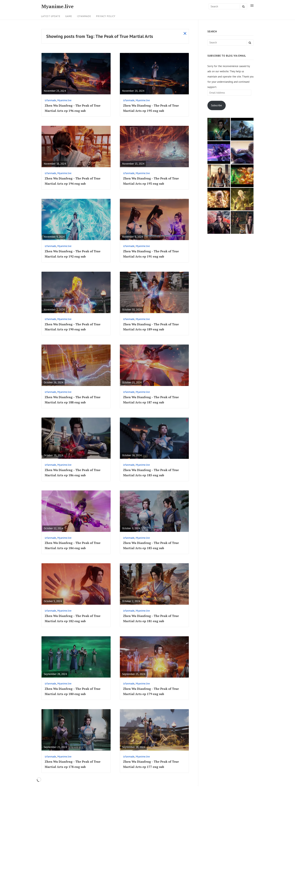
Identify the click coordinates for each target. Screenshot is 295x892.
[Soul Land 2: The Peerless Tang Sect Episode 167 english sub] (242, 152)
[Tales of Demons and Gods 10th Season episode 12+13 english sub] (242, 199)
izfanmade (84, 16)
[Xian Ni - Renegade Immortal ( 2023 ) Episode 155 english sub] (218, 152)
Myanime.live (57, 6)
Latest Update (50, 16)
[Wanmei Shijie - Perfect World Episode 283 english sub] (218, 199)
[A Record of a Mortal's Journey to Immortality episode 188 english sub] (218, 129)
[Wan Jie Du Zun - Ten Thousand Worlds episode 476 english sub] (218, 222)
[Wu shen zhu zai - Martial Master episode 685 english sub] (242, 222)
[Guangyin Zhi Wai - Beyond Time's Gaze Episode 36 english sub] (242, 129)
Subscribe (216, 105)
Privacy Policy (105, 16)
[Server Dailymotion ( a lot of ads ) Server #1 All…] (242, 175)
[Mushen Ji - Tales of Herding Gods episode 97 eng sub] (218, 175)
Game (68, 16)
